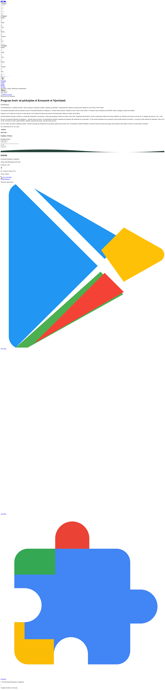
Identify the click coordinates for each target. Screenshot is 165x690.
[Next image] (5, 141)
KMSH (3, 82)
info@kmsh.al (6, 179)
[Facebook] (1, 2)
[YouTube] (5, 2)
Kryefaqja (3, 81)
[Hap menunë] (2, 78)
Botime (3, 85)
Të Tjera (3, 87)
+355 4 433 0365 (7, 177)
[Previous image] (2, 141)
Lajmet (2, 84)
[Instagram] (3, 2)
